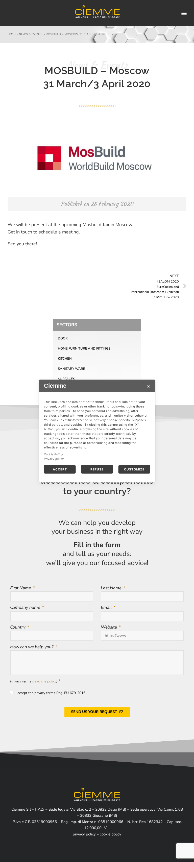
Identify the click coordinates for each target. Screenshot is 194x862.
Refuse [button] (97, 469)
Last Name (112, 588)
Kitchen (65, 358)
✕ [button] (148, 386)
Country (18, 627)
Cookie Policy (53, 454)
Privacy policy (54, 459)
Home (12, 34)
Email (107, 607)
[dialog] (97, 431)
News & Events (31, 34)
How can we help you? (32, 647)
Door (63, 338)
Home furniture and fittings (84, 348)
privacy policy (84, 834)
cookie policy (110, 834)
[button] (184, 13)
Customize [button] (134, 469)
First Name (21, 588)
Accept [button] (60, 469)
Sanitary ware (71, 369)
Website (109, 627)
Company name (25, 607)
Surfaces (66, 379)
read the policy (44, 681)
